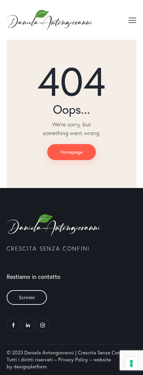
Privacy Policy (73, 359)
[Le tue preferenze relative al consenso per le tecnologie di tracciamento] (131, 363)
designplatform (30, 366)
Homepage (71, 152)
